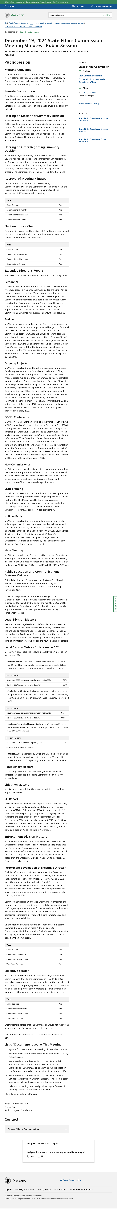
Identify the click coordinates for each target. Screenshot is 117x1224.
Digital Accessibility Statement (19, 1189)
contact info (88, 103)
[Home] (5, 23)
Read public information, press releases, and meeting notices (60, 23)
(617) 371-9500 (90, 92)
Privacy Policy (44, 1189)
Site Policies (60, 1189)
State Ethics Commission (29, 32)
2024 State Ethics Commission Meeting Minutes (23, 26)
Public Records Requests (18, 23)
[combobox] (80, 15)
